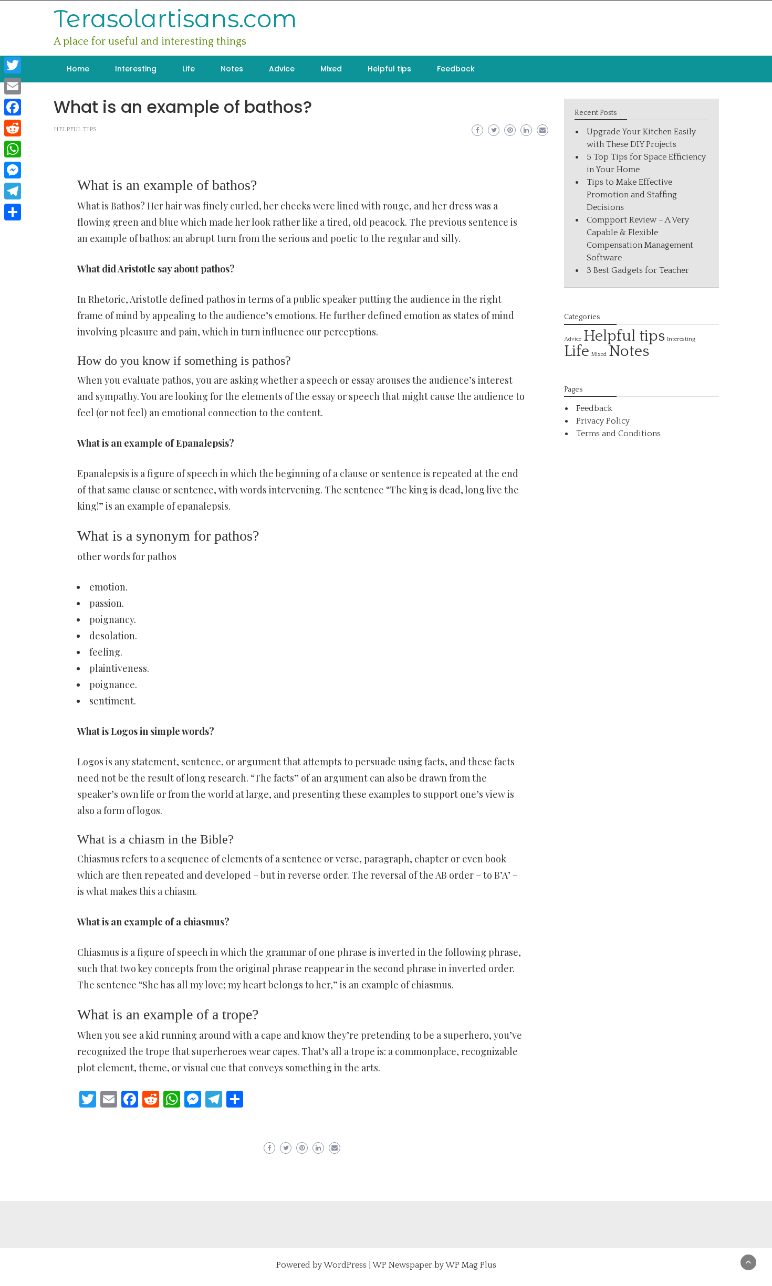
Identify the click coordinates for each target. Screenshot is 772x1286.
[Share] (12, 212)
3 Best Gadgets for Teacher (638, 270)
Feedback (456, 69)
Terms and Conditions (618, 433)
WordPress (345, 1265)
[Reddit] (12, 128)
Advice (282, 69)
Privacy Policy (603, 421)
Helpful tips (389, 69)
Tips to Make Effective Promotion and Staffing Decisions (632, 194)
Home (78, 69)
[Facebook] (12, 107)
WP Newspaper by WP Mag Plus (434, 1265)
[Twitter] (12, 65)
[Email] (12, 86)
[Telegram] (12, 191)
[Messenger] (12, 170)
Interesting (136, 69)
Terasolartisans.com (175, 19)
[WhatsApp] (12, 149)
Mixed (331, 69)
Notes (232, 69)
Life (188, 69)
